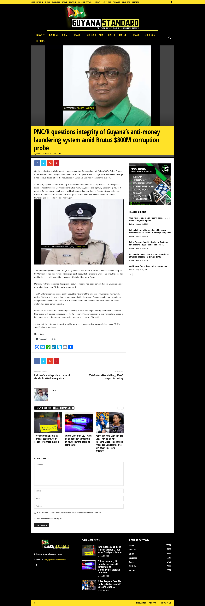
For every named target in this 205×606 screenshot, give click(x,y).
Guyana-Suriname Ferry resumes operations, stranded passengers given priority (149, 255)
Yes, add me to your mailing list (49, 519)
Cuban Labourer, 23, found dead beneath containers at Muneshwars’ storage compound (78, 440)
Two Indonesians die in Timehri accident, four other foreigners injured (46, 438)
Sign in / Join (37, 2)
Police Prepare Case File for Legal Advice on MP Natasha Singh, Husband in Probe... (148, 243)
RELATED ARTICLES (44, 408)
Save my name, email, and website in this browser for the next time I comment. (69, 513)
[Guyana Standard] (102, 18)
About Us (153, 603)
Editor (38, 154)
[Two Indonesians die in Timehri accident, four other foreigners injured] (48, 422)
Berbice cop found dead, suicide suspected (148, 266)
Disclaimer (141, 603)
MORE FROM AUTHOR (63, 408)
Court (131, 562)
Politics (132, 549)
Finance (72, 2)
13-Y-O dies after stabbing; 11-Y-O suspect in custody (106, 377)
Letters (135, 2)
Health (98, 2)
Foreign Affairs (85, 2)
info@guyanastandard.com (55, 560)
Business (56, 2)
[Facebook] (171, 2)
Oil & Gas (126, 2)
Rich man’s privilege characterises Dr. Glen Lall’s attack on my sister (53, 377)
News (47, 2)
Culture (107, 2)
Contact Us (166, 603)
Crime (64, 2)
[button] (170, 38)
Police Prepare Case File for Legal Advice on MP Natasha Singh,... (109, 584)
